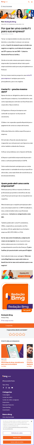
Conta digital (6, 394)
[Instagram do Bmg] (6, 388)
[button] (4, 2)
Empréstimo (6, 402)
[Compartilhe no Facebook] (16, 326)
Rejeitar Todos (17, 437)
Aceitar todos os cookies (17, 442)
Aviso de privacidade (8, 417)
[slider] (17, 334)
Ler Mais (3, 366)
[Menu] (32, 2)
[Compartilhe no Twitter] (20, 326)
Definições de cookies (17, 433)
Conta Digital (4, 360)
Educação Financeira (8, 405)
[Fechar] (31, 421)
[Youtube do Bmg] (12, 388)
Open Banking (6, 407)
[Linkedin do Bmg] (9, 388)
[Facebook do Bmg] (3, 388)
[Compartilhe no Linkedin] (24, 326)
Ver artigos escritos (8, 320)
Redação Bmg (10, 22)
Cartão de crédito (7, 397)
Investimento (6, 410)
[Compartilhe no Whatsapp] (27, 326)
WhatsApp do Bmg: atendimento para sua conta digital (12, 363)
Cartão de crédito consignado (11, 400)
